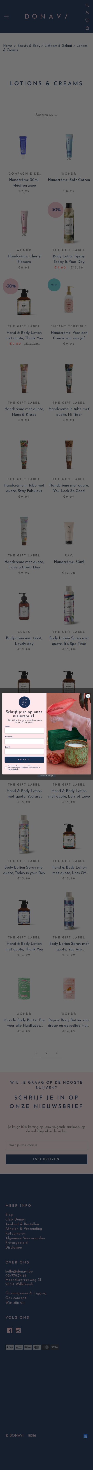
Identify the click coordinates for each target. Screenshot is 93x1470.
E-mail (7, 747)
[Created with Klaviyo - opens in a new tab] (46, 775)
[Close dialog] (88, 696)
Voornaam (8, 737)
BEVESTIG (24, 760)
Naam (7, 726)
